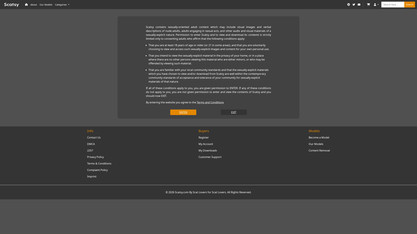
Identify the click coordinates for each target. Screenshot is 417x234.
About (33, 4)
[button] (376, 5)
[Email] (359, 5)
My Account (206, 144)
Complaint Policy (97, 170)
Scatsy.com (182, 192)
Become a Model (319, 137)
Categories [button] (61, 4)
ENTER (183, 112)
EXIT (233, 112)
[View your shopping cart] (368, 5)
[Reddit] (348, 5)
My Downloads (208, 150)
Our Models (46, 4)
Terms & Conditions (99, 163)
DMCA (91, 144)
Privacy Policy (95, 157)
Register (204, 137)
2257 (90, 150)
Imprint (91, 176)
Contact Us (94, 137)
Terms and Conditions (210, 102)
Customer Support (210, 157)
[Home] (26, 5)
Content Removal (319, 150)
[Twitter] (353, 5)
